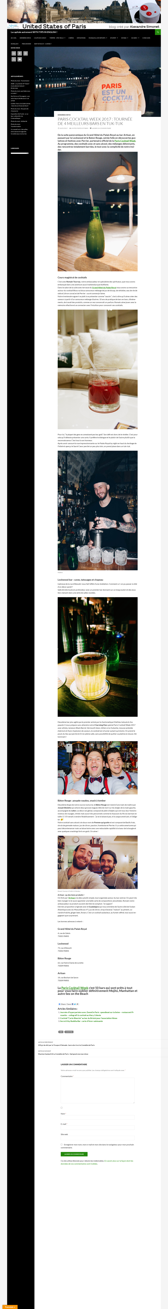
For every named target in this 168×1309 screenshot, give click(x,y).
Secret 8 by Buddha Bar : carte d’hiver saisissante (81, 1021)
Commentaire (67, 1076)
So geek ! (134, 38)
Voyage (123, 38)
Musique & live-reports (97, 38)
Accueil (13, 38)
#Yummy (113, 38)
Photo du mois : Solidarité (19, 121)
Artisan (72, 898)
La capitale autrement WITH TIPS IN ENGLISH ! (34, 32)
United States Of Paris (79, 128)
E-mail (64, 1124)
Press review (26, 44)
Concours (146, 38)
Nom (63, 1113)
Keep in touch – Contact (42, 44)
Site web (64, 1134)
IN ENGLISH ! (15, 44)
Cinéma (71, 38)
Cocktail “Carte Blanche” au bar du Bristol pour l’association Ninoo (88, 1018)
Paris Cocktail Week (125, 140)
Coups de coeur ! (40, 38)
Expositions (81, 38)
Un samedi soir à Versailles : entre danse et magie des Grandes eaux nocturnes (19, 131)
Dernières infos (25, 38)
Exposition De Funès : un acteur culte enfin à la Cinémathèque (20, 116)
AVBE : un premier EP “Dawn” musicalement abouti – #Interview (20, 86)
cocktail (69, 1032)
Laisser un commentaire (101, 128)
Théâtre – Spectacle (57, 38)
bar (61, 1032)
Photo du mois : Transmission (20, 81)
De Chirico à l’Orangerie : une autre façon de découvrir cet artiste (20, 98)
